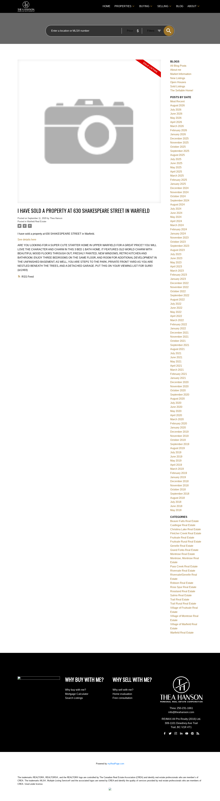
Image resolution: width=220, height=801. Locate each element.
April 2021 (176, 365)
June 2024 (176, 213)
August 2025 (177, 155)
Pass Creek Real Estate (184, 566)
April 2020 (176, 415)
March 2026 (177, 126)
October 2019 (178, 440)
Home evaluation (122, 694)
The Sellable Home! (181, 90)
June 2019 (176, 456)
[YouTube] (187, 733)
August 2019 (177, 448)
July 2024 (175, 208)
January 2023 (178, 279)
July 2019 (175, 452)
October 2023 (178, 241)
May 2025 (176, 167)
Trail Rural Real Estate (183, 603)
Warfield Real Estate (36, 221)
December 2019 (179, 431)
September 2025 (179, 151)
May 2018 (176, 510)
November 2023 (179, 237)
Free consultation (122, 698)
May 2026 (176, 118)
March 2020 (177, 419)
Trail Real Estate (179, 599)
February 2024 (178, 229)
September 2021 (179, 345)
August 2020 (177, 398)
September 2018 (179, 493)
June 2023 (176, 258)
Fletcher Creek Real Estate (185, 533)
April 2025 (176, 171)
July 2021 (175, 353)
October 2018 (178, 489)
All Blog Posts (178, 65)
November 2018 (179, 485)
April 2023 (176, 266)
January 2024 (178, 233)
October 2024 (178, 196)
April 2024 (176, 221)
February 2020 (178, 423)
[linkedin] (181, 733)
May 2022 (176, 312)
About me (175, 69)
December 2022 (179, 283)
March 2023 (177, 270)
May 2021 (176, 361)
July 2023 (175, 254)
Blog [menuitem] (179, 6)
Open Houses (178, 82)
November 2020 (179, 386)
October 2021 (178, 341)
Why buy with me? (75, 689)
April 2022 (176, 316)
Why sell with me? (123, 689)
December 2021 (179, 332)
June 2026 (176, 113)
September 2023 (179, 245)
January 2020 (178, 427)
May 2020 (176, 411)
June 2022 (176, 307)
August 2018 (177, 498)
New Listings (177, 78)
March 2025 (177, 175)
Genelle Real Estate (181, 545)
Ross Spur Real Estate (183, 587)
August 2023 (177, 250)
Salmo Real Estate (181, 595)
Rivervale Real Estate (182, 570)
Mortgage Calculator (76, 694)
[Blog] (198, 733)
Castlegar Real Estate (182, 525)
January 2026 (178, 134)
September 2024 (179, 200)
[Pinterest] (192, 733)
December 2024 (179, 188)
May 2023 (176, 262)
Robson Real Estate (181, 583)
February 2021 (178, 374)
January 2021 (178, 378)
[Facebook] (164, 733)
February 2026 (178, 130)
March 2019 (177, 468)
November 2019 (179, 436)
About (191, 6)
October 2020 (178, 390)
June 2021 (176, 357)
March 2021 (177, 369)
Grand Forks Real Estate (184, 550)
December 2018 (179, 481)
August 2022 (177, 299)
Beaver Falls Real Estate (184, 521)
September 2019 (179, 444)
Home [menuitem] (106, 6)
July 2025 (175, 159)
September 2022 (179, 295)
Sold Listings (177, 86)
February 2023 (178, 274)
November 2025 (179, 142)
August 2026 (177, 105)
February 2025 (178, 179)
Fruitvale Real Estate (182, 537)
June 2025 (176, 163)
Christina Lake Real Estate (185, 529)
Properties (123, 6)
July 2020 (175, 402)
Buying (144, 6)
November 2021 (179, 336)
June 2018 (176, 506)
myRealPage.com (116, 763)
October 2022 (178, 291)
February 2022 (178, 324)
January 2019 (178, 477)
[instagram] (175, 733)
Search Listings (74, 698)
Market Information (180, 74)
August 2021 (177, 349)
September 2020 (179, 394)
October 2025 (178, 146)
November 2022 (179, 287)
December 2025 (179, 138)
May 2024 (176, 217)
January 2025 (178, 184)
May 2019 (176, 460)
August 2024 (177, 204)
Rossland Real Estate (182, 591)
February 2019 (178, 473)
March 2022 (177, 320)
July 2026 (175, 109)
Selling (162, 6)
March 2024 (177, 225)
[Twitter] (170, 733)
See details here (27, 239)
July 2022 (175, 303)
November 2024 (179, 192)
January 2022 (178, 328)
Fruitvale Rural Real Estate (185, 541)
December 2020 (179, 382)
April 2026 (176, 122)
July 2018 (175, 502)
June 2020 (176, 407)
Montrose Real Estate (182, 554)
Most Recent (177, 101)
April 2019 (176, 464)
